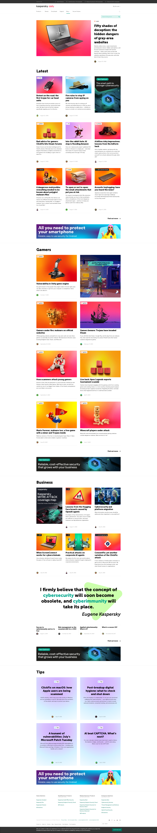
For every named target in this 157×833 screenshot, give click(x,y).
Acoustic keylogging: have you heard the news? (107, 188)
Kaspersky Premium (41, 805)
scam (97, 21)
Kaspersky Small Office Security (66, 800)
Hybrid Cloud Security (106, 810)
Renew (46, 11)
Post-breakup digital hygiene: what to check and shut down (100, 691)
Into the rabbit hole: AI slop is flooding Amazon (77, 142)
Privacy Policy (64, 820)
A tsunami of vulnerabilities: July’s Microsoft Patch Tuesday (56, 737)
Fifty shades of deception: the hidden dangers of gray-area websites (106, 34)
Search (119, 16)
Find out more (113, 218)
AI (68, 123)
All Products (61, 805)
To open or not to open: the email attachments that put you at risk (78, 189)
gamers (41, 123)
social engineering (102, 535)
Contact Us (38, 824)
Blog (67, 11)
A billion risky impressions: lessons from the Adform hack (107, 144)
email (69, 169)
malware (41, 169)
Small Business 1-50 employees (75, 1)
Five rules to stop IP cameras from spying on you (77, 98)
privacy (99, 123)
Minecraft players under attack (94, 430)
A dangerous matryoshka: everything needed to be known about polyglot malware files (48, 191)
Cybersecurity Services (107, 802)
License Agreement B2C (83, 820)
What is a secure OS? (109, 627)
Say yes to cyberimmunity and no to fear (45, 629)
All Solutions (39, 807)
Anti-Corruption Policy (72, 820)
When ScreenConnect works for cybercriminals (48, 553)
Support (62, 11)
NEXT (98, 489)
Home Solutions (40, 796)
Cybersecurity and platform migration (104, 508)
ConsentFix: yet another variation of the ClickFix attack (106, 555)
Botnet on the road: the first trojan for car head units (47, 98)
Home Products (60, 1)
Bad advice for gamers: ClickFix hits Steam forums (49, 142)
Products (38, 11)
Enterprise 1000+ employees (113, 1)
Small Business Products (65, 796)
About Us (44, 824)
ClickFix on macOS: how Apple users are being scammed (56, 691)
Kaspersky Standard (41, 800)
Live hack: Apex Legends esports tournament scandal (95, 380)
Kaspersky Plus (40, 802)
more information (85, 830)
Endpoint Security (106, 807)
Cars (40, 77)
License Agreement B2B (94, 820)
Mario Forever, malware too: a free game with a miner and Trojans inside (55, 431)
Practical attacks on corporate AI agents (75, 553)
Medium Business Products (87, 796)
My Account (116, 6)
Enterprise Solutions (107, 796)
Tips (57, 681)
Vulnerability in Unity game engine (52, 283)
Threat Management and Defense (110, 805)
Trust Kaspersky (72, 824)
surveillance (71, 77)
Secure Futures (76, 11)
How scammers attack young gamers (53, 379)
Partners (48, 824)
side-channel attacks (102, 169)
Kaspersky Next (83, 800)
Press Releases (65, 824)
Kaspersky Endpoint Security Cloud (67, 802)
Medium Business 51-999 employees (94, 1)
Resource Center (58, 824)
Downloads (54, 11)
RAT (40, 535)
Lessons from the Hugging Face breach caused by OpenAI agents (78, 509)
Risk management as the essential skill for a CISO (67, 628)
